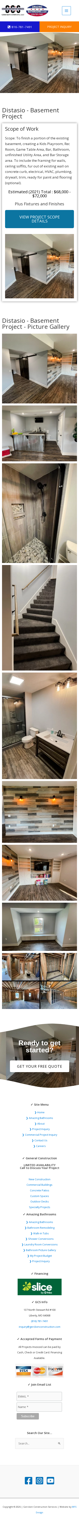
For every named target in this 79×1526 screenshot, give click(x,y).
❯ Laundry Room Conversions (39, 1244)
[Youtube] (50, 1480)
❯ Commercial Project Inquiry (39, 1134)
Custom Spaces (39, 1196)
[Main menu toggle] (66, 10)
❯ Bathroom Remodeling (39, 1227)
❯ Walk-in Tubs (39, 1233)
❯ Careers (39, 1146)
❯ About (39, 1123)
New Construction (39, 1179)
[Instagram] (39, 1480)
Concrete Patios (39, 1190)
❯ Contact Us (39, 1140)
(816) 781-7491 (39, 1321)
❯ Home (39, 1112)
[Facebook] (28, 1480)
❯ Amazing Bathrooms (39, 1118)
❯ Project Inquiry (39, 1129)
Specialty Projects (39, 1207)
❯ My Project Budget (39, 1256)
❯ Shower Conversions (39, 1239)
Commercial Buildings (39, 1185)
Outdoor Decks (39, 1201)
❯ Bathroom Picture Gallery (39, 1250)
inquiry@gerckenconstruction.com (39, 1327)
